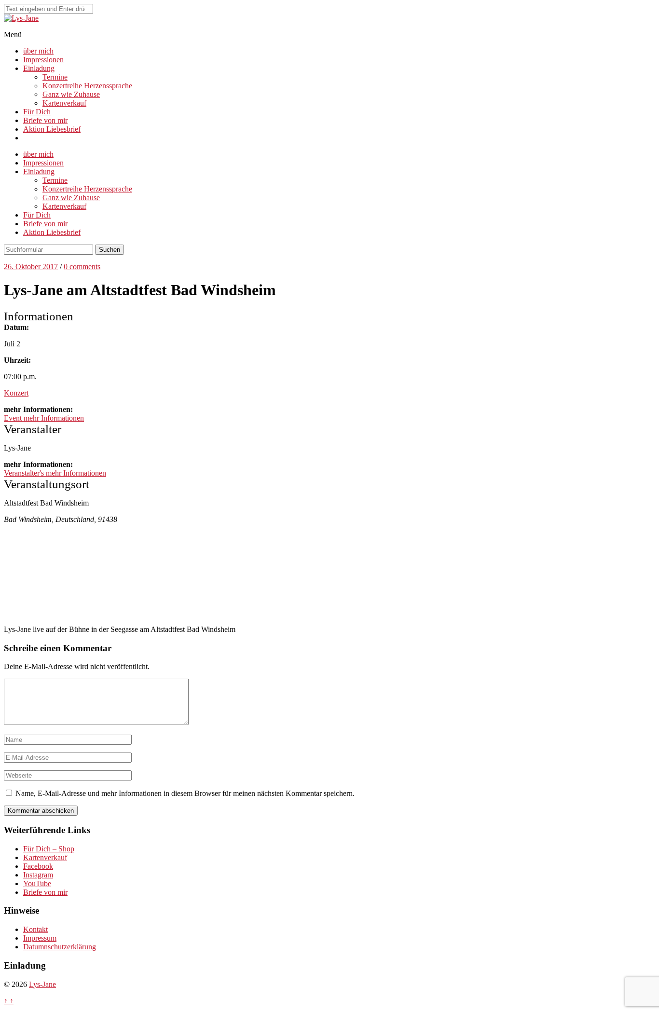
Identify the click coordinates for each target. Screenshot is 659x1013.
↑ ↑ (9, 1001)
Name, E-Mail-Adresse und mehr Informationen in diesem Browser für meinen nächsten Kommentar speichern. (185, 793)
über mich (38, 51)
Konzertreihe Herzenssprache (87, 86)
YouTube (37, 883)
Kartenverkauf (64, 103)
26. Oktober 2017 (31, 266)
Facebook (38, 866)
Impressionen (43, 59)
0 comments (82, 266)
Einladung (39, 68)
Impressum (39, 938)
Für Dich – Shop (48, 849)
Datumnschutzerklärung (59, 947)
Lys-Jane (42, 984)
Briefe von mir (45, 120)
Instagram (38, 875)
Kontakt (35, 929)
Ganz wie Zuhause (71, 94)
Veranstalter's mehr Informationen (55, 473)
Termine (55, 77)
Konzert (16, 393)
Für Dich (37, 112)
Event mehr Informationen (44, 418)
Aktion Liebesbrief (52, 129)
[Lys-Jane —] (21, 18)
